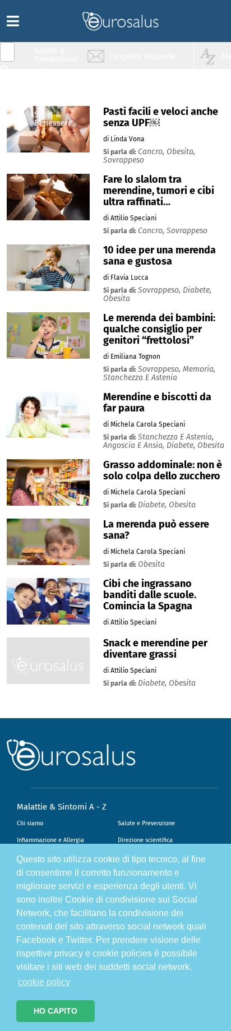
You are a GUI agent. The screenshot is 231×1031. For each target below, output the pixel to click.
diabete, (197, 290)
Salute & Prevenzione (56, 54)
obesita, (181, 151)
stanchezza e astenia (140, 377)
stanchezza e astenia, (176, 437)
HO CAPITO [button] (55, 1010)
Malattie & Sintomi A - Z (62, 807)
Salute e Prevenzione (146, 823)
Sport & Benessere (53, 118)
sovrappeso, (160, 290)
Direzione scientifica (145, 840)
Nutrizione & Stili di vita (56, 97)
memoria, (199, 369)
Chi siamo (30, 823)
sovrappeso (123, 160)
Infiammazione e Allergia (50, 840)
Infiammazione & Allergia (59, 76)
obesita (116, 298)
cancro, (152, 151)
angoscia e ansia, (135, 445)
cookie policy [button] (44, 982)
